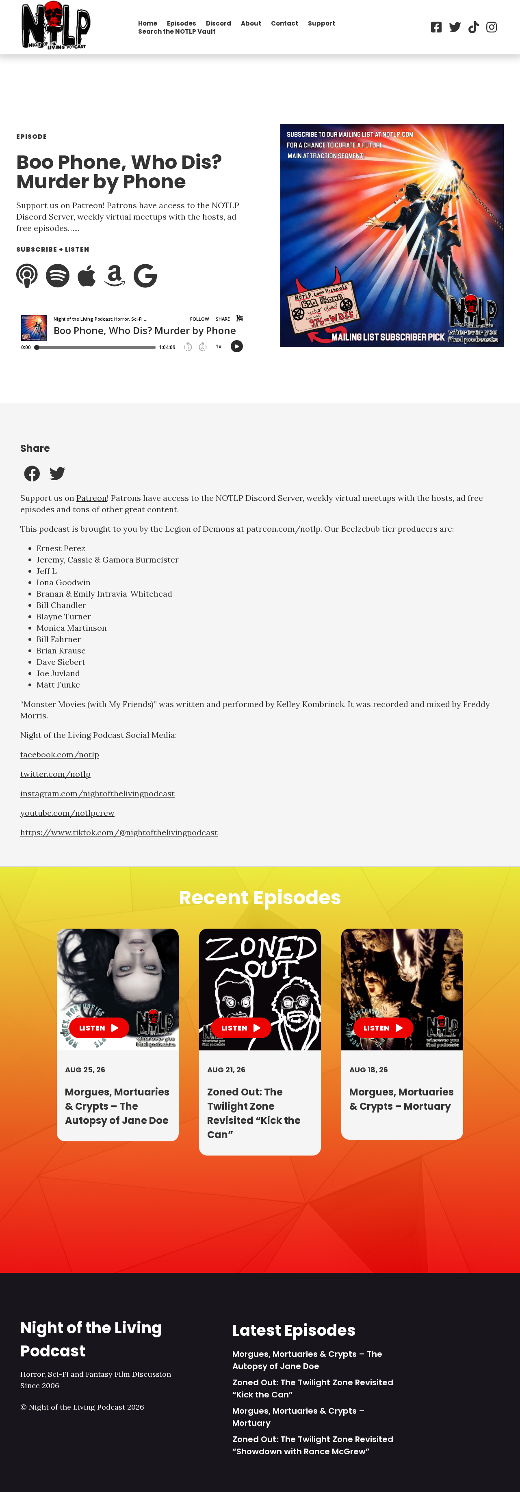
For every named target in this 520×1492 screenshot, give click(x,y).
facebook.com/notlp (59, 754)
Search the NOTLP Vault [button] (177, 31)
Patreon (91, 498)
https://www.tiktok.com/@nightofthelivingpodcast (119, 832)
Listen (93, 1028)
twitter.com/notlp (55, 774)
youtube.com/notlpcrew (67, 813)
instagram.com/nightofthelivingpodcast (97, 793)
